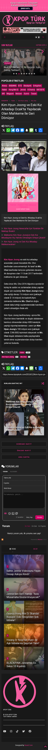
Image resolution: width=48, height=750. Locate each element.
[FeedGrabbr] (31, 200)
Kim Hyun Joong (23, 100)
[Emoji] (9, 513)
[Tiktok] (17, 731)
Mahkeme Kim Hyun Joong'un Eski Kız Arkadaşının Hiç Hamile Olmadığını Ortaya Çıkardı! (23, 236)
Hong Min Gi (13, 90)
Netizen (19, 94)
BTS (20, 86)
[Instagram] (11, 731)
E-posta (6, 483)
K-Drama (31, 90)
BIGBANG (12, 86)
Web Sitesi (7, 488)
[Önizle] (16, 513)
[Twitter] (23, 731)
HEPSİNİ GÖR (40, 45)
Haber (4, 90)
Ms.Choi (33, 100)
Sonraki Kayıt (24, 444)
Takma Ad (7, 478)
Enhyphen (37, 86)
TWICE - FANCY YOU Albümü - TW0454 (23, 206)
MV (3, 94)
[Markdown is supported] (5, 513)
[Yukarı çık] (45, 747)
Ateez (4, 86)
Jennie (23, 90)
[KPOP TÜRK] (23, 25)
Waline (40, 539)
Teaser (34, 94)
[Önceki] (5, 52)
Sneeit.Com (28, 745)
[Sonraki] (42, 52)
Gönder (39, 517)
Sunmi (26, 94)
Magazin (10, 94)
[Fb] (30, 731)
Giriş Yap (29, 517)
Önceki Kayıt (24, 450)
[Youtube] (4, 731)
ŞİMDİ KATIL (25, 8)
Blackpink (7, 63)
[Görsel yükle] (13, 513)
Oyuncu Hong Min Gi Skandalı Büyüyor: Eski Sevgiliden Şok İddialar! (23, 617)
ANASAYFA (4, 100)
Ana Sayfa (24, 457)
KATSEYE (40, 90)
